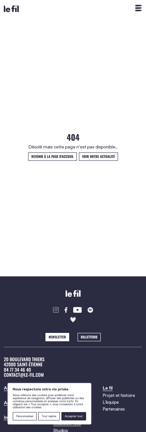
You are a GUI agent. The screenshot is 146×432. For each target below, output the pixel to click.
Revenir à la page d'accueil (52, 156)
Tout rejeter (49, 416)
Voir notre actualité (98, 156)
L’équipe (111, 402)
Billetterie (89, 336)
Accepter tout (74, 416)
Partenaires (114, 409)
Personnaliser (24, 416)
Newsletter (57, 336)
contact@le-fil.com (24, 374)
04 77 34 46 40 (17, 369)
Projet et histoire (119, 395)
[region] (49, 403)
